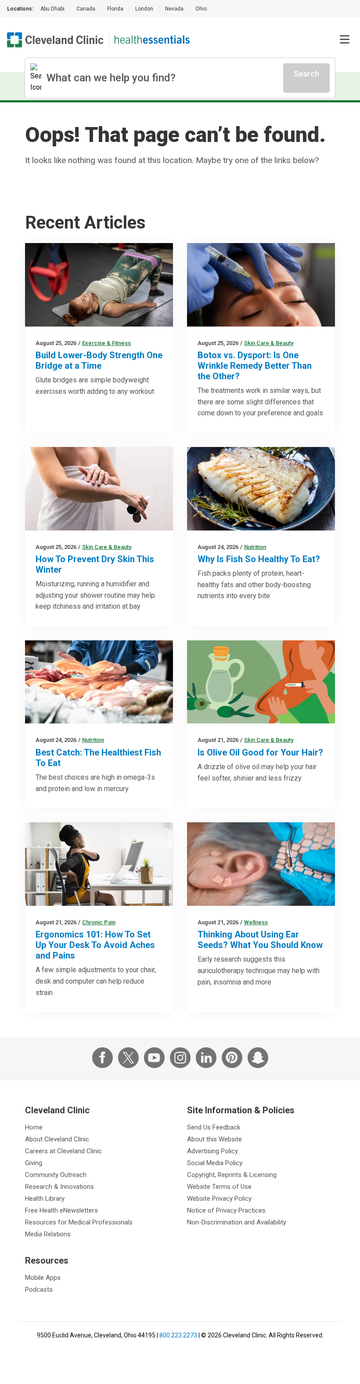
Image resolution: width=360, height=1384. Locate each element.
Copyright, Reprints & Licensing (232, 1175)
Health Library (45, 1198)
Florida (115, 9)
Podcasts (39, 1289)
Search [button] (306, 73)
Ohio (201, 9)
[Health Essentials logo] (152, 39)
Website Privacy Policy (219, 1198)
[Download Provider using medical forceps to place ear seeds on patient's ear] (261, 864)
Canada (85, 9)
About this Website (214, 1139)
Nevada (174, 9)
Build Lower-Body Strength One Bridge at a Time (99, 360)
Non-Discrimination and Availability (236, 1222)
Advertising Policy (212, 1151)
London (144, 9)
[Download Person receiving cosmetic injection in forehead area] (261, 285)
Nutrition (255, 547)
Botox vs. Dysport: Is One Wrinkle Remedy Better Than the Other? (255, 365)
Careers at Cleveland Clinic (63, 1151)
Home (34, 1127)
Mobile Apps (43, 1278)
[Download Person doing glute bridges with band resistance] (99, 285)
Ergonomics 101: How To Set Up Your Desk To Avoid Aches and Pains (95, 945)
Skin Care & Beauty (268, 343)
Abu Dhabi (52, 9)
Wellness (256, 922)
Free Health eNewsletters (61, 1210)
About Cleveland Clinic (57, 1139)
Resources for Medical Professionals (79, 1222)
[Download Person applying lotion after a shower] (99, 488)
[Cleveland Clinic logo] (55, 39)
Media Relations (48, 1234)
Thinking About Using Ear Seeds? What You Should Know (260, 939)
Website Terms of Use (219, 1187)
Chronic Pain (98, 922)
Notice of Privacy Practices (226, 1210)
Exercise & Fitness (106, 343)
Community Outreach (55, 1175)
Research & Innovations (59, 1187)
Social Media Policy (214, 1163)
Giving (33, 1163)
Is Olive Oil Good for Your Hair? (260, 752)
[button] (344, 39)
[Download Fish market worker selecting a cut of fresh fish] (99, 682)
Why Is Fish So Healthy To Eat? (259, 559)
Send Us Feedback (213, 1127)
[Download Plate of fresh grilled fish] (261, 488)
